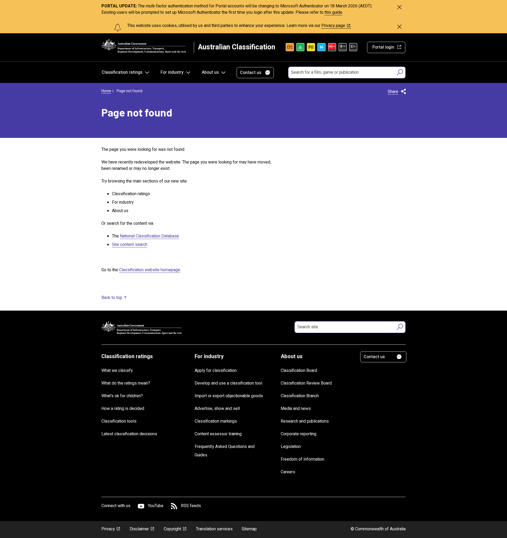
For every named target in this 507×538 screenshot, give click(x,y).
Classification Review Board (306, 383)
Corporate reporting (298, 434)
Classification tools (119, 421)
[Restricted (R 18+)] (343, 47)
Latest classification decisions (129, 434)
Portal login (383, 47)
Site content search (129, 244)
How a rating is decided (122, 408)
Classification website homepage (149, 270)
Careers (288, 472)
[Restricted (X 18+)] (353, 47)
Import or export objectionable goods (229, 396)
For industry (172, 72)
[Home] (143, 46)
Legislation (291, 446)
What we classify (117, 370)
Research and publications (305, 421)
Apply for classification (216, 370)
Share (393, 91)
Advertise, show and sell (217, 408)
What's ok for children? (122, 396)
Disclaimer (139, 529)
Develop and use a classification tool (228, 383)
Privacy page (333, 25)
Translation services (214, 529)
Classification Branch (300, 396)
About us (210, 72)
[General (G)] (300, 47)
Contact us (250, 72)
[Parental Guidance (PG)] (311, 47)
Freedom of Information (302, 459)
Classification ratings (122, 72)
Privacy (108, 529)
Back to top (111, 297)
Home (106, 91)
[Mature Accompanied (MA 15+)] (332, 47)
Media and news (296, 408)
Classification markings (216, 421)
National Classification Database (149, 236)
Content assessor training (218, 434)
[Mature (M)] (321, 47)
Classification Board (299, 370)
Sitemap (249, 529)
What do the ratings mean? (125, 383)
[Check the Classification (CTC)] (290, 47)
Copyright (172, 529)
